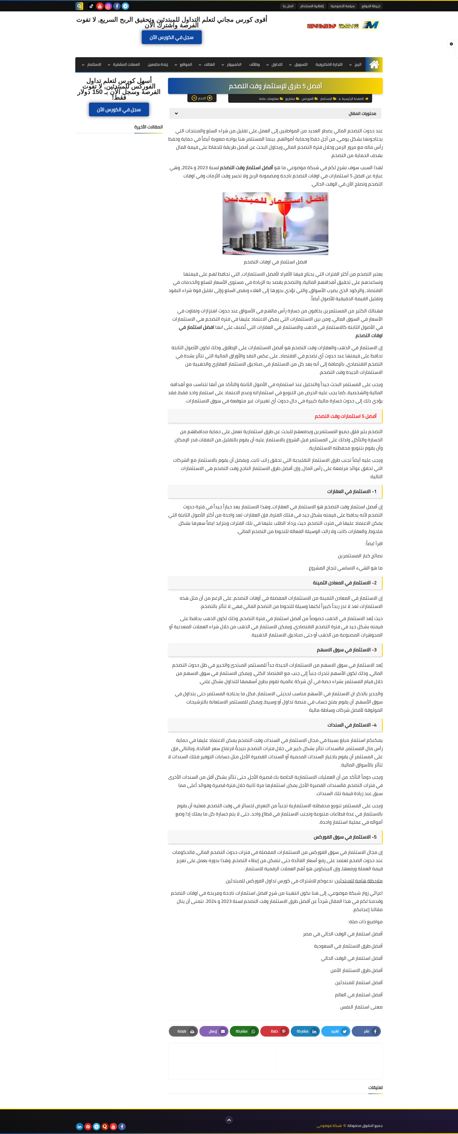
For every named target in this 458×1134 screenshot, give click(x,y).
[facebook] (117, 6)
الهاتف (209, 64)
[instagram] (108, 6)
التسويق (301, 64)
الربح (358, 64)
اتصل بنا (288, 6)
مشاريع (290, 98)
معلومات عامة (269, 98)
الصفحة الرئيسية (353, 98)
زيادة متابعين (158, 64)
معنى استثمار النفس (361, 1006)
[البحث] (79, 6)
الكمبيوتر (234, 64)
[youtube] (100, 6)
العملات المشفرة (126, 64)
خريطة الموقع (371, 6)
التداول (277, 64)
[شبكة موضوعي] (344, 24)
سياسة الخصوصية (343, 6)
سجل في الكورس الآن (171, 37)
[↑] (229, 1120)
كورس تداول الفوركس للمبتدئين (258, 880)
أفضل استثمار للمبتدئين (359, 982)
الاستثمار (94, 64)
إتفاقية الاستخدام (312, 6)
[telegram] (125, 6)
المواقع (186, 64)
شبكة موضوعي (303, 167)
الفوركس (308, 98)
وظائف (254, 64)
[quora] (105, 1126)
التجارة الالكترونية (329, 64)
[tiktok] (91, 6)
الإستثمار (326, 98)
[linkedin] (79, 1126)
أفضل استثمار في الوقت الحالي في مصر (343, 933)
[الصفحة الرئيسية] (374, 64)
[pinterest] (88, 1126)
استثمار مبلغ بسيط (346, 740)
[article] (224, 1061)
